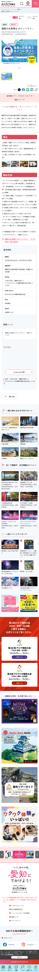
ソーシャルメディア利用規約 (20, 913)
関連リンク (19, 100)
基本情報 (11, 96)
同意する (19, 957)
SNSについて (8, 938)
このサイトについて (17, 905)
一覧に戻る (11, 396)
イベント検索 (16, 9)
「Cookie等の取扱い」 (9, 954)
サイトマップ (15, 921)
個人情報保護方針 (17, 909)
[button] (2, 854)
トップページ (5, 9)
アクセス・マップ (25, 96)
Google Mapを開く (19, 372)
